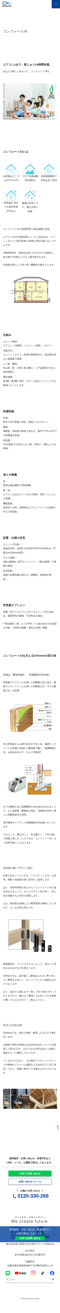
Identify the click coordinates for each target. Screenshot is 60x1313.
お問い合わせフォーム (30, 1181)
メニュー (11, 1279)
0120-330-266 (33, 1196)
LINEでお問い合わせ (30, 1173)
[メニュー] (56, 4)
